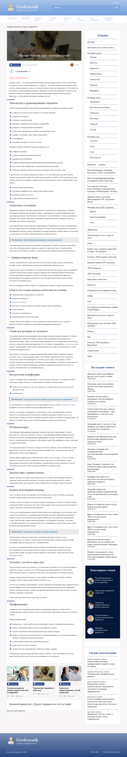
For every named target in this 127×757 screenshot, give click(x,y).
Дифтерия (92, 229)
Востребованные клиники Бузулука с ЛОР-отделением (101, 171)
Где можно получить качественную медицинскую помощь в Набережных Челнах (102, 188)
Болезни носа (53, 19)
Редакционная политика (111, 752)
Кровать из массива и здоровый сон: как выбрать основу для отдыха (100, 399)
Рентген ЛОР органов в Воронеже (98, 343)
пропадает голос (68, 405)
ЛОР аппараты (95, 19)
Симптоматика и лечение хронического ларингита (104, 617)
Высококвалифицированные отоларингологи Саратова (101, 179)
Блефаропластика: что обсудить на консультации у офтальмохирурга (101, 479)
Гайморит (94, 113)
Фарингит (94, 90)
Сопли (93, 129)
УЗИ (92, 222)
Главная (115, 2)
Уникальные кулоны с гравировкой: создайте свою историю (101, 664)
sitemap (91, 42)
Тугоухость (95, 157)
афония (22, 407)
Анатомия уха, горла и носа (100, 47)
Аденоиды (95, 101)
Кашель (93, 62)
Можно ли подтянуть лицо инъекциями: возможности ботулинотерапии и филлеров (102, 554)
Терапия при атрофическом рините (100, 675)
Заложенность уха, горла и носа (100, 236)
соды (49, 580)
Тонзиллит (95, 79)
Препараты (12, 18)
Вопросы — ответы (109, 19)
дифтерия (24, 435)
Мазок (93, 211)
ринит (19, 357)
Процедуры (25, 18)
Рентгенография (98, 217)
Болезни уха (67, 19)
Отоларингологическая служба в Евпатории (102, 308)
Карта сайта (95, 752)
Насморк (94, 118)
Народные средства (96, 279)
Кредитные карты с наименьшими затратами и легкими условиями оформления (100, 688)
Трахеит (94, 85)
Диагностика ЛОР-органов (100, 207)
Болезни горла (38, 19)
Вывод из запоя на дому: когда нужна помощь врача (102, 505)
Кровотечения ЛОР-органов (101, 262)
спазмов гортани (71, 344)
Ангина (93, 57)
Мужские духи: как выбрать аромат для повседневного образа (100, 386)
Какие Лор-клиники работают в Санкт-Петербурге (102, 250)
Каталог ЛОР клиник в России (102, 257)
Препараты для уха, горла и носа (100, 316)
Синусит (94, 124)
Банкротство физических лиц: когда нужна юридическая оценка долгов (102, 439)
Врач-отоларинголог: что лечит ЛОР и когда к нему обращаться (102, 517)
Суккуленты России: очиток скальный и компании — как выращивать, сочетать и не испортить (101, 413)
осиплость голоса (19, 302)
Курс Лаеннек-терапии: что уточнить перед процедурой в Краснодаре (101, 466)
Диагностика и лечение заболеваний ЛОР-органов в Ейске (100, 199)
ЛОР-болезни (80, 19)
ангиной (65, 458)
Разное (90, 331)
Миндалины (96, 74)
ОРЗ (89, 301)
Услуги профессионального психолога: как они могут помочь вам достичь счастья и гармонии (102, 703)
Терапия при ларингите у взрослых (104, 592)
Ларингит (33, 27)
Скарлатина (93, 350)
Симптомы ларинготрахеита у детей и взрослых (102, 605)
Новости (91, 285)
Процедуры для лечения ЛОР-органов (102, 324)
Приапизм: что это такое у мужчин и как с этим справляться (100, 716)
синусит (69, 415)
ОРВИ (90, 296)
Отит (92, 146)
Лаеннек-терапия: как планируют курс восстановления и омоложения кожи (102, 453)
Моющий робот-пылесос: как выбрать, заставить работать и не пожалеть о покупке (101, 426)
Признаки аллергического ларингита (101, 630)
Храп (89, 356)
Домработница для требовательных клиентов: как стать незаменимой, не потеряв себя (102, 493)
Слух (92, 152)
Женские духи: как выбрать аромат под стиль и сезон (100, 375)
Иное (89, 243)
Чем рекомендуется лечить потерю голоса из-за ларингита (104, 580)
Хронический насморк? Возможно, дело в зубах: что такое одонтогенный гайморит (102, 542)
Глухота (94, 140)
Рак (89, 337)
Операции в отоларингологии (101, 290)
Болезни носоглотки (100, 107)
